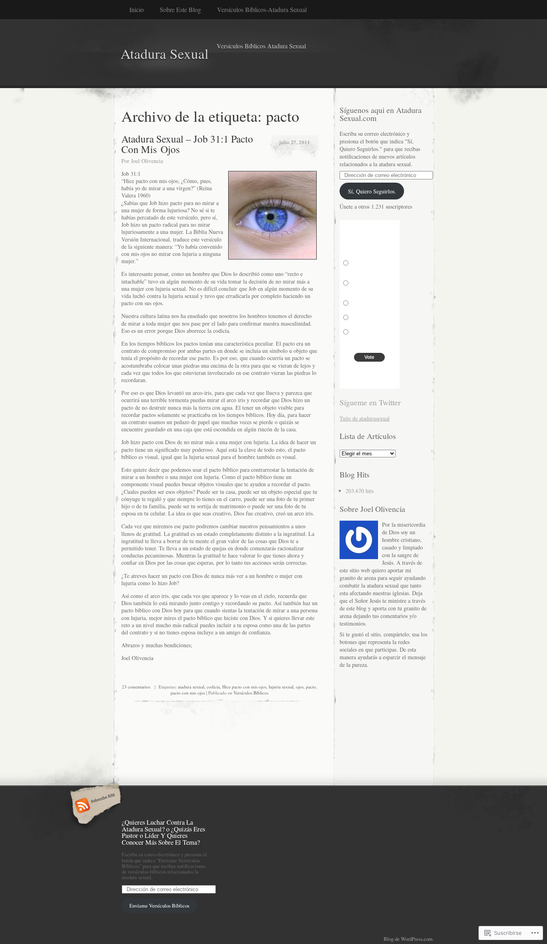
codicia (213, 687)
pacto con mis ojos (188, 693)
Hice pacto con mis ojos (244, 687)
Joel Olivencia (147, 161)
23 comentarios (136, 687)
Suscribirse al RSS (94, 806)
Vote (369, 357)
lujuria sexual (281, 687)
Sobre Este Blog (180, 9)
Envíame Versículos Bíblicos (159, 905)
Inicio (136, 9)
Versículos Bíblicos (250, 693)
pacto (311, 687)
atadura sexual (191, 687)
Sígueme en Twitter (370, 402)
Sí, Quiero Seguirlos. (372, 191)
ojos (300, 687)
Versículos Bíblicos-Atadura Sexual (262, 9)
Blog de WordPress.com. (409, 938)
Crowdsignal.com (369, 380)
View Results (370, 370)
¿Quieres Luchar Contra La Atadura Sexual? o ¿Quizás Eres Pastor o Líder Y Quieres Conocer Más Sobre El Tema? (163, 832)
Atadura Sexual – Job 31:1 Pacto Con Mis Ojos (187, 144)
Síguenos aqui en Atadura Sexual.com (381, 114)
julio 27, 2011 (294, 142)
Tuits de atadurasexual (365, 418)
